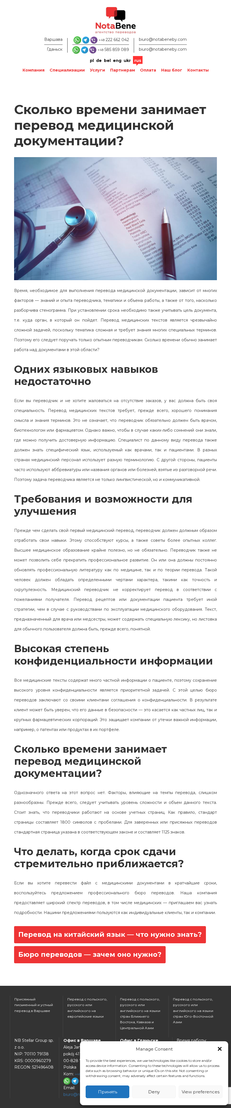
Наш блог (171, 70)
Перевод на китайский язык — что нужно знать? (110, 934)
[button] (220, 1049)
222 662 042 (114, 39)
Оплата (148, 70)
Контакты (198, 70)
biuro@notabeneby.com (163, 39)
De (99, 60)
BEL (107, 60)
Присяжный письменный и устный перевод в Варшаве (33, 1005)
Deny (154, 1091)
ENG (117, 60)
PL (92, 60)
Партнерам (122, 70)
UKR (127, 60)
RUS (137, 60)
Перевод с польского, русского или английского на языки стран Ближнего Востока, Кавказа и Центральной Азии (140, 1013)
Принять (107, 1091)
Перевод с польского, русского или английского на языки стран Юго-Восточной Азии (193, 1010)
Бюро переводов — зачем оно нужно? (89, 954)
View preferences (200, 1091)
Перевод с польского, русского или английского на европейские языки (87, 1007)
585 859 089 (113, 49)
